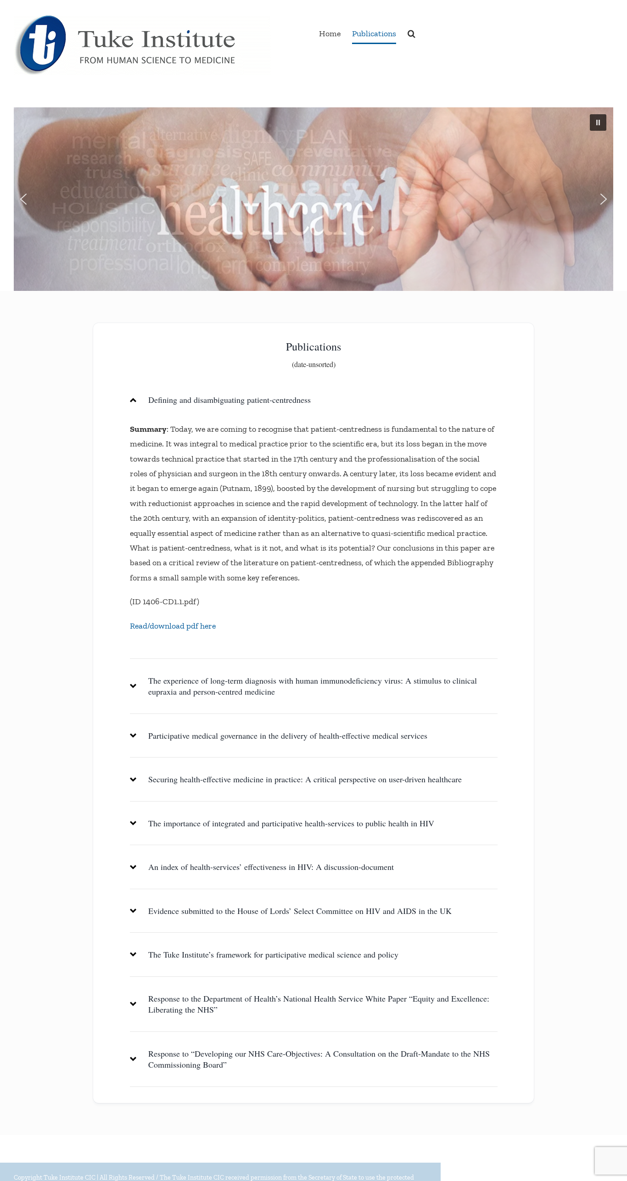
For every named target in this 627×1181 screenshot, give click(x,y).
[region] (313, 199)
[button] (411, 33)
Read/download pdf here (173, 626)
